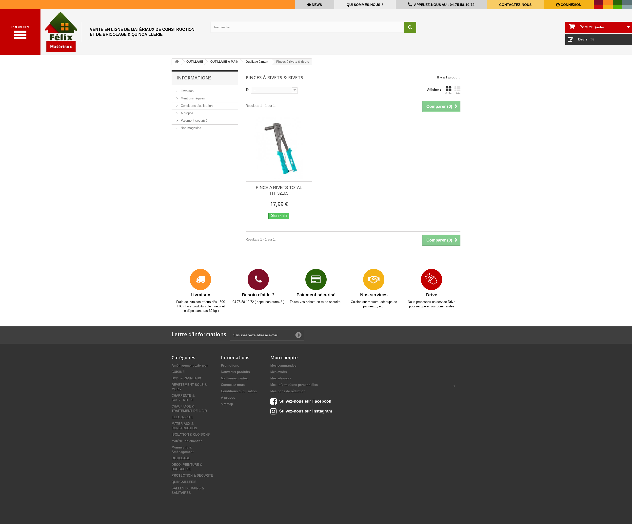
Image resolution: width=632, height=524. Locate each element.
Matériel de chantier (187, 441)
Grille (448, 93)
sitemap (227, 404)
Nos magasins (190, 128)
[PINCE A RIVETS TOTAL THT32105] (279, 148)
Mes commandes (283, 365)
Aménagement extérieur (190, 365)
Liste (457, 93)
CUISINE (178, 372)
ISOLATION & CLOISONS (191, 434)
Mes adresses (280, 378)
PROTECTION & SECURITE (192, 475)
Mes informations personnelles (294, 385)
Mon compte (284, 357)
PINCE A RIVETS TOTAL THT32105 (279, 190)
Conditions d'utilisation (196, 106)
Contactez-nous (515, 5)
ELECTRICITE (182, 417)
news (316, 5)
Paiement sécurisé (193, 120)
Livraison (187, 91)
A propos (186, 113)
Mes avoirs (278, 372)
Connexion (570, 5)
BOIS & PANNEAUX (186, 378)
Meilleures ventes (234, 378)
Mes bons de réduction (287, 391)
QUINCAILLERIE (184, 482)
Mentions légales (192, 98)
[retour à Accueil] (176, 62)
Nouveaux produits (235, 372)
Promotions (230, 365)
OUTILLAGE (181, 458)
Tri (248, 90)
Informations (194, 78)
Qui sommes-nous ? (365, 5)
